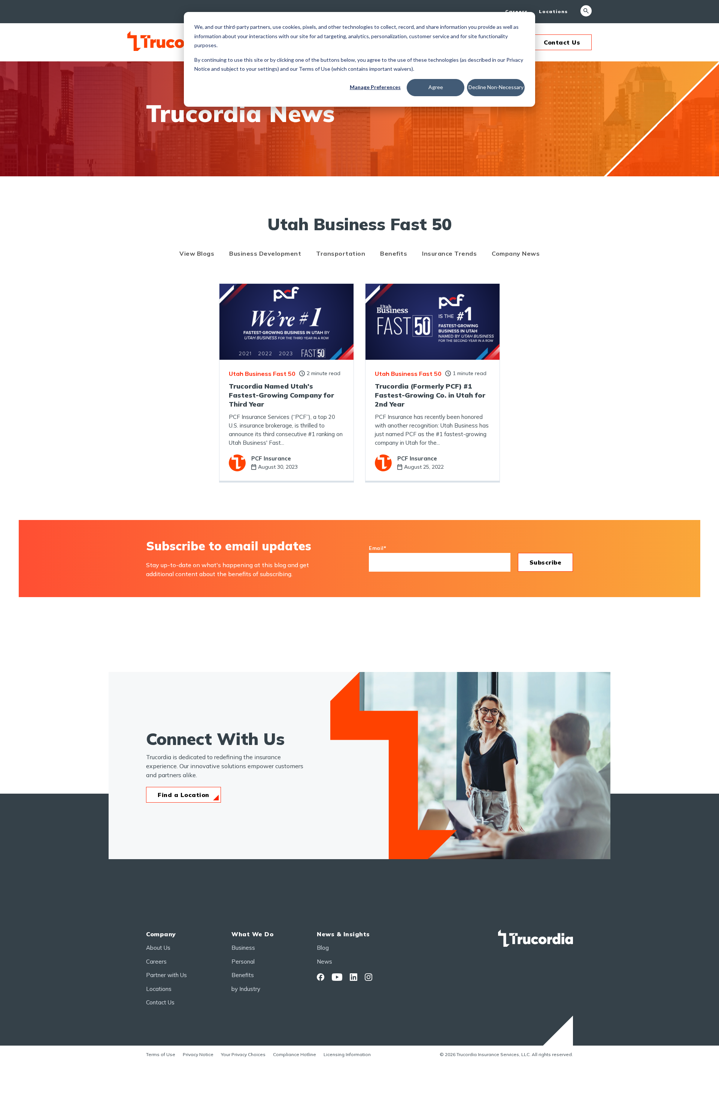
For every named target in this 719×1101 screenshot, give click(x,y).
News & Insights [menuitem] (343, 934)
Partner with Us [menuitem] (166, 975)
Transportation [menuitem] (340, 253)
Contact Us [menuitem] (160, 1002)
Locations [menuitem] (553, 11)
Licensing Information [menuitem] (347, 1054)
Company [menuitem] (161, 934)
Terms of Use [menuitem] (160, 1054)
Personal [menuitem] (243, 961)
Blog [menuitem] (323, 947)
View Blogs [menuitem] (196, 253)
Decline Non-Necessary (496, 87)
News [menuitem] (324, 961)
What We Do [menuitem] (252, 934)
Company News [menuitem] (516, 253)
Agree (435, 87)
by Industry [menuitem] (245, 988)
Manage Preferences (375, 87)
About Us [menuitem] (158, 947)
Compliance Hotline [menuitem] (294, 1054)
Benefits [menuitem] (393, 253)
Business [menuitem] (243, 947)
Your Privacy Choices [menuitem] (243, 1054)
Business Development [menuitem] (265, 253)
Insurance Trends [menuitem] (449, 253)
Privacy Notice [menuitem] (198, 1054)
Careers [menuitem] (516, 11)
